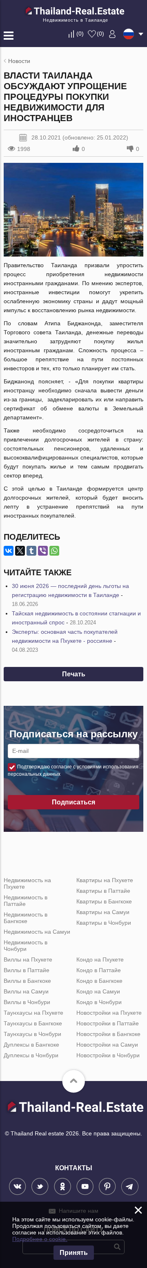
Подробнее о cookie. (39, 1239)
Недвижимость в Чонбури (25, 945)
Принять (74, 1252)
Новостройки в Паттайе (107, 1023)
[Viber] (43, 551)
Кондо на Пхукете (100, 959)
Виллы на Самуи (26, 991)
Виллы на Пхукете (28, 959)
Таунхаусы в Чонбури (32, 1034)
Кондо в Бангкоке (99, 980)
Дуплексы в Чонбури (31, 1055)
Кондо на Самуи (98, 991)
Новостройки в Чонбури (108, 1055)
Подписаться (73, 802)
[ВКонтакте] (8, 551)
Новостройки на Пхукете (109, 1012)
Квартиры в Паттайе (103, 890)
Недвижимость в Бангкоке (25, 917)
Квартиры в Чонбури (103, 922)
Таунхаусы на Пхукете (33, 1012)
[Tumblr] (31, 551)
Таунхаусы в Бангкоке (33, 1023)
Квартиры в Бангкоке (104, 901)
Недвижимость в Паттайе (25, 900)
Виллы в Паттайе (26, 970)
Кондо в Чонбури (99, 1002)
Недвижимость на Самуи (37, 931)
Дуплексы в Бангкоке (31, 1044)
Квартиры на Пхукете (104, 880)
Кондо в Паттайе (98, 970)
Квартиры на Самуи (102, 912)
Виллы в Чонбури (27, 1002)
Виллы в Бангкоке (27, 980)
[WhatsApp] (54, 551)
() (80, 33)
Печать (73, 674)
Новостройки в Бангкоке (108, 1034)
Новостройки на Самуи (107, 1044)
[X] (20, 551)
